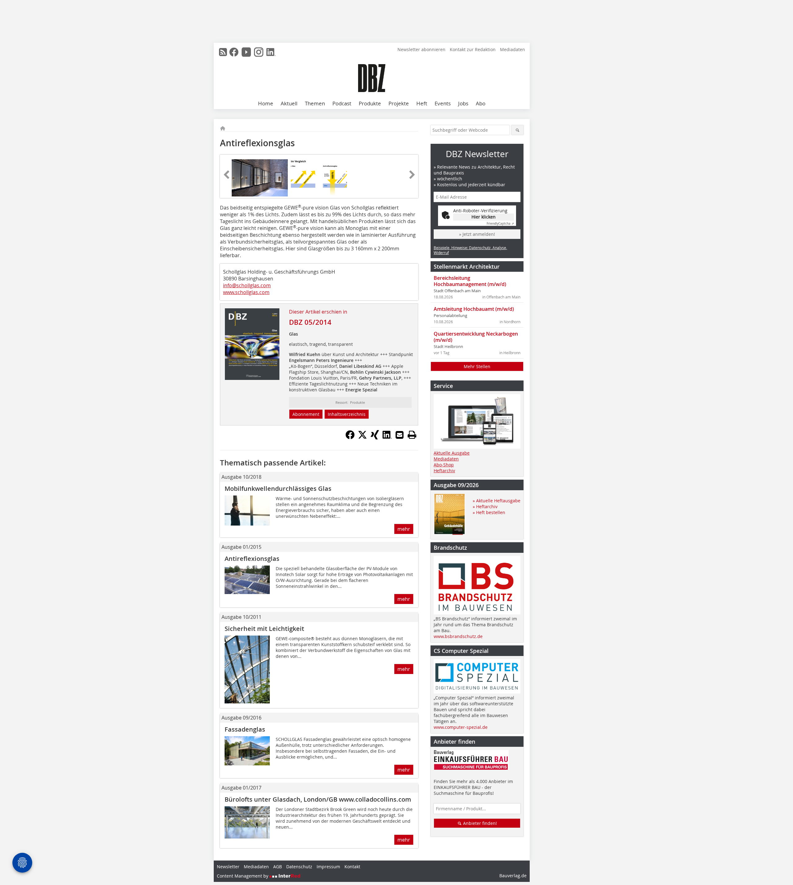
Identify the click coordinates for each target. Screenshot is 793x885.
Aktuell (289, 103)
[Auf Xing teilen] (375, 437)
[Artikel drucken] (412, 434)
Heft (421, 103)
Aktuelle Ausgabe (452, 453)
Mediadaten (512, 49)
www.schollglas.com (246, 292)
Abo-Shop (444, 465)
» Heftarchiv (485, 506)
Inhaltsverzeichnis (347, 414)
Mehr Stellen (477, 366)
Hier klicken (483, 217)
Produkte (370, 103)
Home (265, 103)
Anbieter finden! (479, 823)
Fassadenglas (245, 729)
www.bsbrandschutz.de (458, 636)
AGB (277, 867)
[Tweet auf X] (362, 437)
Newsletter (228, 867)
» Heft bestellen (489, 512)
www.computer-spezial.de (461, 727)
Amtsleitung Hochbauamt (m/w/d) (474, 309)
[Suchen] (517, 130)
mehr (403, 529)
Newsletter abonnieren (421, 49)
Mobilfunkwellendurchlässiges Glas (278, 488)
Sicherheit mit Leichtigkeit (264, 628)
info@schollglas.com (247, 285)
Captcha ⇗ (500, 224)
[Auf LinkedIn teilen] (387, 437)
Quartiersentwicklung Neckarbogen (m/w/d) (476, 336)
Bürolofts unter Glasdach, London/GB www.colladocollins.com (318, 799)
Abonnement (305, 414)
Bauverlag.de (513, 875)
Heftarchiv (444, 470)
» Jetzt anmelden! (477, 234)
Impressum (328, 867)
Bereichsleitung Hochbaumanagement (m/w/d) (470, 281)
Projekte (398, 103)
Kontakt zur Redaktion (473, 49)
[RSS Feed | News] (223, 52)
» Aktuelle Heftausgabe (496, 501)
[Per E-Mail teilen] (399, 434)
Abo (480, 103)
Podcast (341, 103)
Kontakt (352, 867)
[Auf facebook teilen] (350, 437)
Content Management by (243, 876)
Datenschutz (299, 867)
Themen (315, 103)
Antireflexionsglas (252, 558)
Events (443, 103)
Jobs (463, 103)
